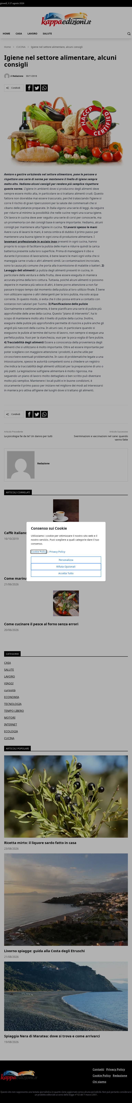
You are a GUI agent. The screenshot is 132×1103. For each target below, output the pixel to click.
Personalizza (66, 560)
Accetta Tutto (65, 573)
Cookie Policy (39, 551)
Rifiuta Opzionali (65, 566)
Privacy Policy (57, 551)
